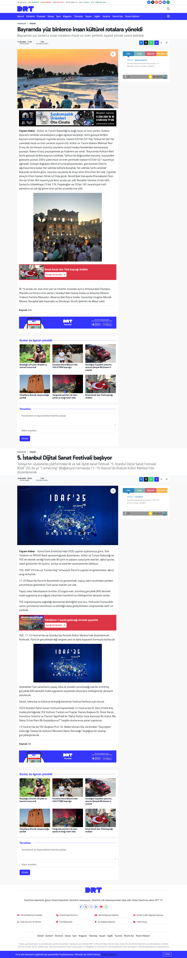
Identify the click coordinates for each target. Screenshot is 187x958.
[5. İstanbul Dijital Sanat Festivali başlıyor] (67, 515)
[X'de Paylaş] (146, 43)
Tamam (167, 954)
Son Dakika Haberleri (106, 922)
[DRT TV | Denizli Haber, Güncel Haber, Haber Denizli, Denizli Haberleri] (25, 8)
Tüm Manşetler (66, 922)
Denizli (20, 16)
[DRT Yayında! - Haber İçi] (67, 322)
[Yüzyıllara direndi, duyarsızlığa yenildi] (35, 384)
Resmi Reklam (132, 16)
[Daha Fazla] (156, 43)
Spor (58, 16)
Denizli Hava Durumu (69, 915)
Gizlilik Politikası (109, 954)
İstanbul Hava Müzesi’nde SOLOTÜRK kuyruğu (65, 366)
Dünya (51, 16)
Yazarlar (106, 16)
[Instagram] (91, 906)
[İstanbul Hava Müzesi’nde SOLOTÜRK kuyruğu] (67, 353)
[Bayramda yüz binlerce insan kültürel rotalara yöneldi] (67, 78)
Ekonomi (41, 16)
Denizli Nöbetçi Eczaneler (31, 915)
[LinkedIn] (96, 906)
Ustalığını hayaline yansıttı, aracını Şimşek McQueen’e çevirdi (98, 367)
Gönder (24, 438)
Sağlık (97, 16)
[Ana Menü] (168, 16)
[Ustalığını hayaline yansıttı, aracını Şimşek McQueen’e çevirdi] (100, 353)
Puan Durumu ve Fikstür (30, 922)
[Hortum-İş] (67, 117)
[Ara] (168, 9)
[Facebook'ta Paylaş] (141, 43)
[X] (86, 906)
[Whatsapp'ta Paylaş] (151, 43)
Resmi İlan (118, 16)
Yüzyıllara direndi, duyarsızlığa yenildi (34, 396)
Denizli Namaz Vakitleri (108, 915)
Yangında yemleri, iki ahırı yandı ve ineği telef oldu (64, 396)
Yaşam (88, 16)
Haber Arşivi (142, 922)
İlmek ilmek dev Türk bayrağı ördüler (99, 396)
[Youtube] (101, 906)
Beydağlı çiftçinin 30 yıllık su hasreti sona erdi (33, 366)
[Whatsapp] (106, 906)
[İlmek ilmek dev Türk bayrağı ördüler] (100, 384)
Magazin (67, 16)
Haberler (21, 23)
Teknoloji (78, 16)
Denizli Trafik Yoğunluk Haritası (150, 915)
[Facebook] (81, 906)
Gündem (30, 16)
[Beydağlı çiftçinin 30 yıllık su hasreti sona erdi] (35, 353)
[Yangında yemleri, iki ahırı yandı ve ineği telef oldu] (67, 384)
